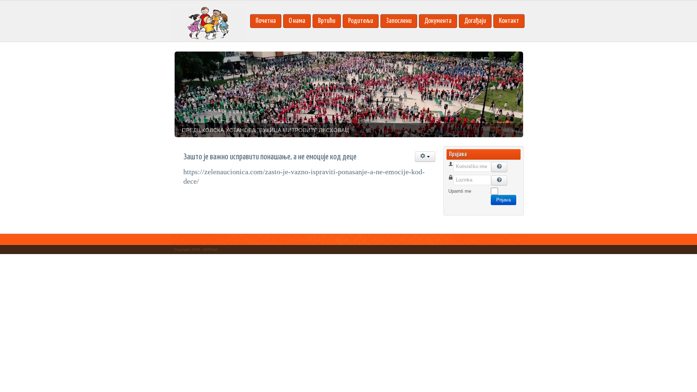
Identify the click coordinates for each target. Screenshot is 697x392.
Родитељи (360, 20)
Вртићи (326, 20)
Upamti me (459, 191)
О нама (297, 20)
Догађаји (475, 20)
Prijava (503, 200)
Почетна (266, 20)
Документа (438, 20)
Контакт (509, 20)
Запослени (399, 20)
